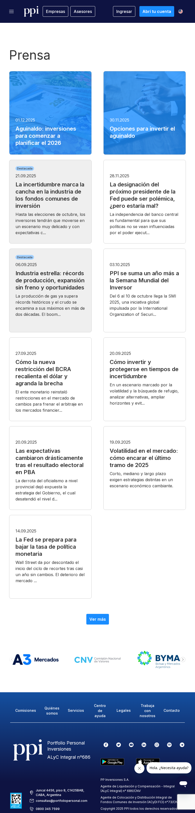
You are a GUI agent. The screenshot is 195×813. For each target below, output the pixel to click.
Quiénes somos (51, 710)
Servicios (76, 710)
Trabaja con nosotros (147, 710)
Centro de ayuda (100, 710)
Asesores (83, 11)
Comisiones (25, 710)
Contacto (172, 710)
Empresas (55, 11)
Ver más (97, 619)
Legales (124, 710)
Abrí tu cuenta (156, 11)
